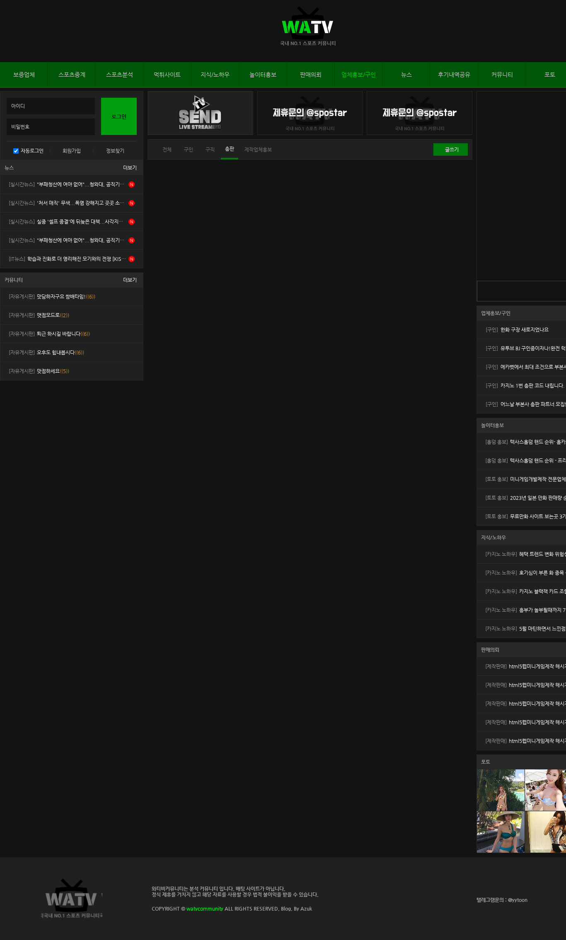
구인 (188, 149)
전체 (167, 149)
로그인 (8, 31)
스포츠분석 (119, 74)
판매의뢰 (311, 74)
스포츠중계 (71, 74)
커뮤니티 (502, 74)
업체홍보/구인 (358, 74)
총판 (229, 149)
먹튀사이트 (167, 74)
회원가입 (72, 151)
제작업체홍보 (258, 149)
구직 (210, 149)
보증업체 (24, 74)
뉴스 (406, 74)
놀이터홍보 (262, 74)
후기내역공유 (454, 74)
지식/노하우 (215, 74)
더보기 (130, 168)
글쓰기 (452, 149)
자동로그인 (32, 151)
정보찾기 (115, 151)
